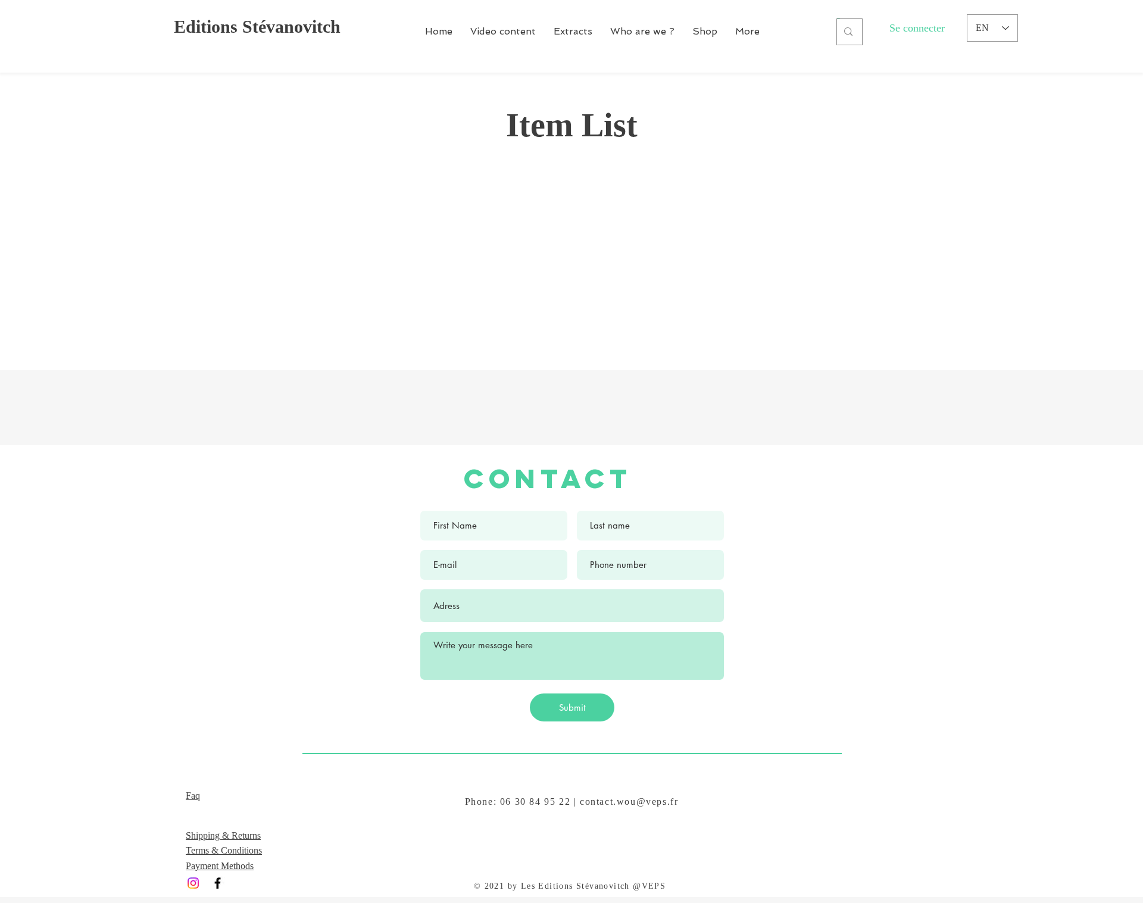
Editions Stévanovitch (257, 26)
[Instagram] (193, 883)
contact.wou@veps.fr (629, 801)
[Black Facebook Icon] (217, 883)
